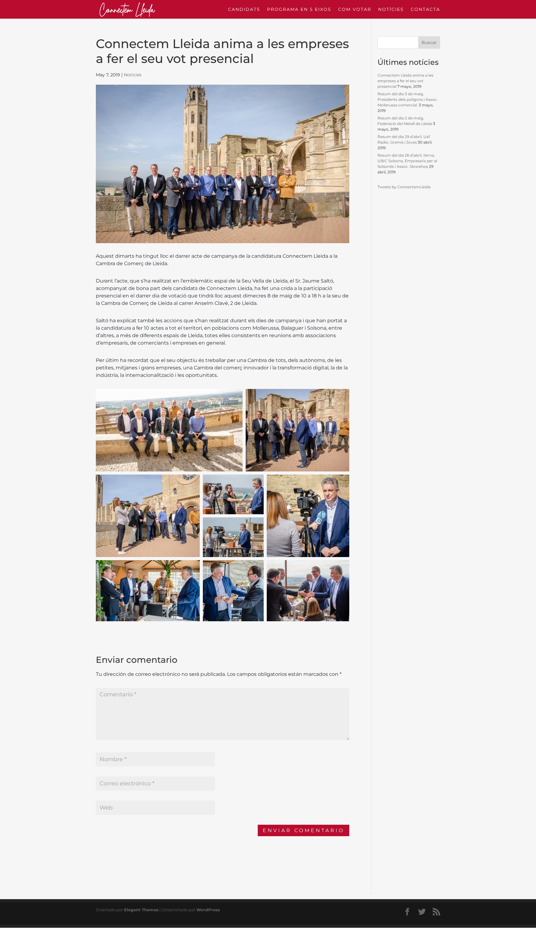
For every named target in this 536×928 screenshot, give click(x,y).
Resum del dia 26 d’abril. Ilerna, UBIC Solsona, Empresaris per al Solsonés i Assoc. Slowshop (407, 161)
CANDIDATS (244, 9)
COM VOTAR (354, 9)
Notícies (132, 75)
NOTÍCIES (391, 9)
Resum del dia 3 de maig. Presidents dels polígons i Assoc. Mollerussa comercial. (407, 99)
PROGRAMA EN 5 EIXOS (299, 9)
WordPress (208, 909)
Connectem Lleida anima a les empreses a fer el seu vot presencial (405, 81)
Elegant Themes (141, 909)
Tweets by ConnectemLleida (404, 187)
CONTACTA (425, 9)
